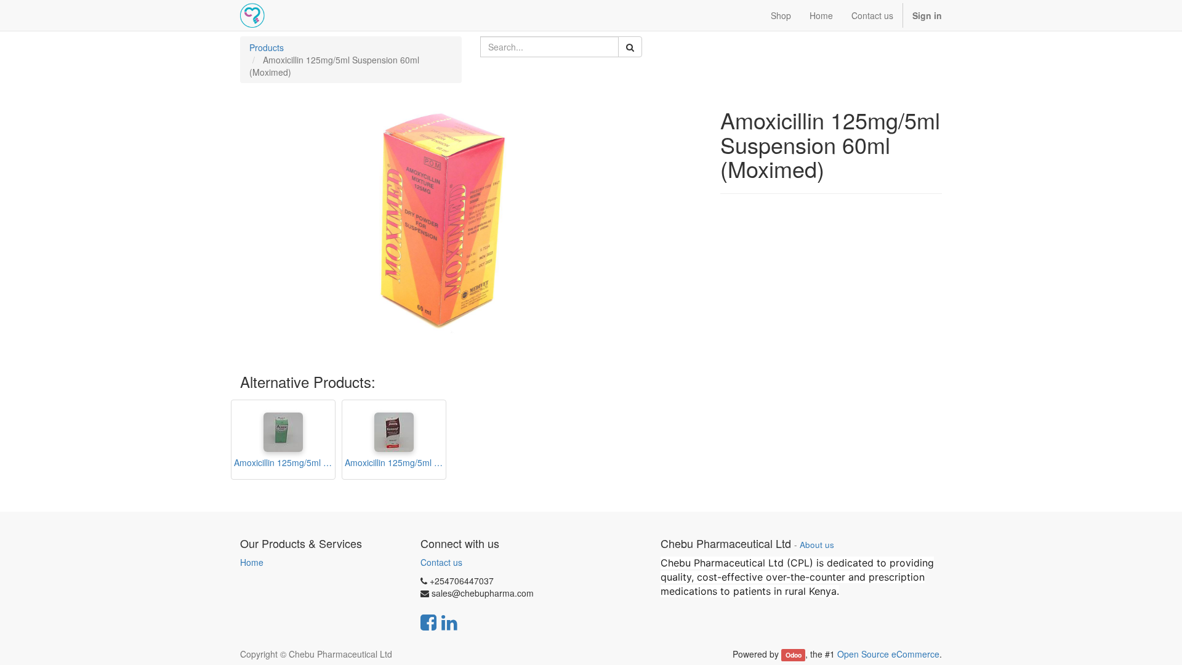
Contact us (441, 562)
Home (251, 562)
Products (266, 47)
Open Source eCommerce (888, 654)
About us (817, 544)
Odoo (794, 654)
